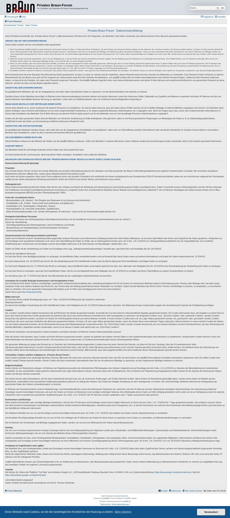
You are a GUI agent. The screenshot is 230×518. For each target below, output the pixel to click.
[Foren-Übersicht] (20, 7)
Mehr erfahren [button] (123, 511)
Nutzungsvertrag (34, 292)
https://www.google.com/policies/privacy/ (173, 472)
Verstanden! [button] (211, 512)
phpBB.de (127, 501)
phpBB (106, 498)
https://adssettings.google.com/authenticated (25, 475)
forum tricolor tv (122, 496)
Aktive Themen (31, 25)
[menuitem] (22, 17)
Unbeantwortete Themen (13, 25)
